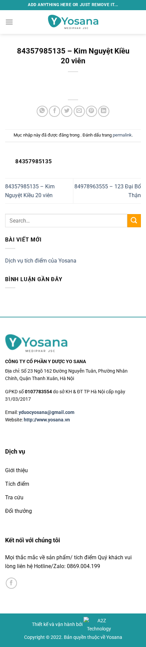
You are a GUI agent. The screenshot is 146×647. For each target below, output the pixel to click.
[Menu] (9, 22)
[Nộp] (134, 220)
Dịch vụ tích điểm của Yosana (40, 260)
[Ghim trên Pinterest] (91, 111)
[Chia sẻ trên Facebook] (54, 111)
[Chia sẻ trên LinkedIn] (103, 111)
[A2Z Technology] (99, 624)
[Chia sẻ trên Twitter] (66, 111)
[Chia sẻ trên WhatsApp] (42, 111)
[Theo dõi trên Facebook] (11, 583)
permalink (122, 135)
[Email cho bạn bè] (79, 111)
